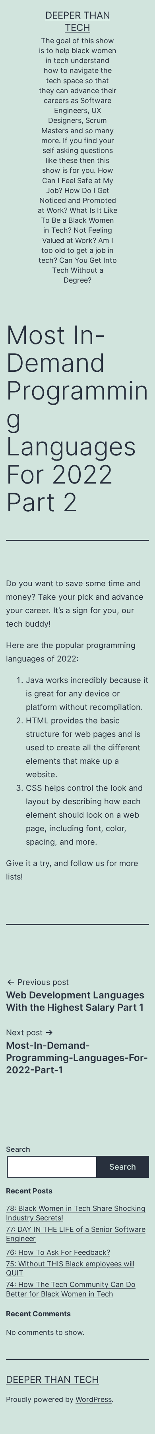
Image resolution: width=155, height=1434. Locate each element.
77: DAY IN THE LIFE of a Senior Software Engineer (75, 1234)
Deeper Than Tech (52, 1379)
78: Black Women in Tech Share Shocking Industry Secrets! (75, 1213)
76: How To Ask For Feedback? (58, 1252)
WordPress (94, 1399)
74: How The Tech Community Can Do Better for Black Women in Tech (71, 1289)
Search (18, 1149)
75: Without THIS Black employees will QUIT (70, 1268)
